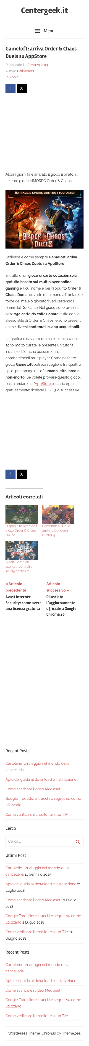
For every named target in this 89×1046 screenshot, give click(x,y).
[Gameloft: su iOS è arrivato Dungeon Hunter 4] (58, 514)
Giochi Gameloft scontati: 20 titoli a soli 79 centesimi (19, 566)
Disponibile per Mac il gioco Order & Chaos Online (21, 530)
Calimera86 (26, 71)
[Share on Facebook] (10, 88)
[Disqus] (44, 681)
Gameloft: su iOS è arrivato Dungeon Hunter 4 (56, 530)
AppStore (43, 384)
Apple (14, 77)
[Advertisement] (43, 132)
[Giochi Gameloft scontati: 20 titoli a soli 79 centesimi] (21, 550)
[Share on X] (22, 88)
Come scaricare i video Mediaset (32, 789)
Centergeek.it (44, 11)
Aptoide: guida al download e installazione (40, 779)
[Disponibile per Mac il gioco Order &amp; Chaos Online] (21, 514)
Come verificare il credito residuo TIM (36, 814)
